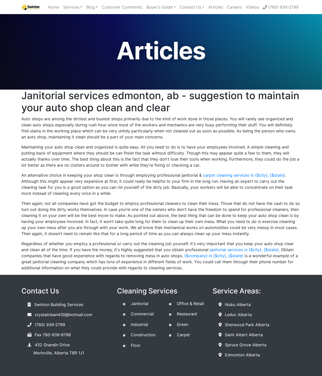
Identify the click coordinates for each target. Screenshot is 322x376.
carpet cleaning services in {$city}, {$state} (244, 175)
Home (53, 7)
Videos (252, 7)
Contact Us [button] (190, 7)
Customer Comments (122, 7)
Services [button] (71, 7)
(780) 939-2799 (283, 7)
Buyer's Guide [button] (159, 7)
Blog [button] (90, 7)
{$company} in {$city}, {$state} (213, 255)
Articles (215, 7)
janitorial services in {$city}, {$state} (244, 249)
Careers (234, 7)
